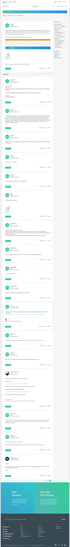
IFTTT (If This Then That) (59, 36)
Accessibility (29, 545)
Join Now (58, 6)
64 (43, 406)
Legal (26, 545)
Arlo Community (6, 6)
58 (43, 259)
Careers (21, 528)
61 (43, 326)
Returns (39, 534)
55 (43, 186)
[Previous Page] (43, 481)
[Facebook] (55, 545)
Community (40, 528)
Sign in (62, 6)
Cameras (9, 15)
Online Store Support (41, 531)
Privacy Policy (16, 545)
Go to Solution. (12, 47)
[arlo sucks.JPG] (27, 42)
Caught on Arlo (23, 533)
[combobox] (48, 6)
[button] (51, 22)
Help (66, 6)
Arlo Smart (62, 26)
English (4, 15)
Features (56, 30)
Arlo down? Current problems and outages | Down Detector (16, 383)
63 (43, 364)
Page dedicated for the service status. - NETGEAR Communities (17, 391)
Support (39, 526)
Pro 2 (14, 15)
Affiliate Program (59, 528)
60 (43, 297)
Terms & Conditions (21, 545)
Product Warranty (41, 536)
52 (43, 127)
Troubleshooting (57, 47)
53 (43, 148)
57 (43, 240)
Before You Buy (17, 64)
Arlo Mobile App (57, 24)
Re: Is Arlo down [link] (20, 15)
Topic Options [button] (66, 19)
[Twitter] (61, 545)
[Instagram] (58, 545)
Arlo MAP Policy (58, 526)
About (21, 526)
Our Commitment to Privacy (25, 536)
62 (43, 345)
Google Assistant (58, 34)
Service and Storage (25, 64)
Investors (21, 531)
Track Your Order (41, 533)
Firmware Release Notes (59, 32)
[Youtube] (65, 545)
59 (43, 278)
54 (43, 167)
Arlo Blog (22, 534)
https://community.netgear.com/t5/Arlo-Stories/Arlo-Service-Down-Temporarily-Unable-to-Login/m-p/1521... (25, 314)
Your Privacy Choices (35, 545)
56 (43, 216)
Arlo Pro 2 (56, 26)
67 (43, 475)
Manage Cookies (42, 545)
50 (43, 68)
